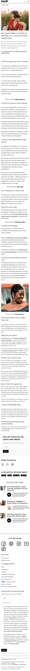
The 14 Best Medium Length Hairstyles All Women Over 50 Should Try (17, 488)
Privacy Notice (20, 641)
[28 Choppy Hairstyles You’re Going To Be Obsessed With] (2, 515)
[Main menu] (28, 1)
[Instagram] (19, 543)
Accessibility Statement (7, 577)
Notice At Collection (6, 584)
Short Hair (16, 475)
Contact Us (4, 572)
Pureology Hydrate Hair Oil (9, 350)
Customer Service (8, 563)
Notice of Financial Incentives (14, 631)
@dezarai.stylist (20, 222)
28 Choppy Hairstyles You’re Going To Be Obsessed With (16, 515)
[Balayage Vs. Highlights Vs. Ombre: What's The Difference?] (2, 502)
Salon (9, 475)
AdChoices (15, 664)
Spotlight (5, 554)
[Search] (24, 1)
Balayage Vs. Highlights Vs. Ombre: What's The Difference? (17, 502)
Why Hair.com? (5, 558)
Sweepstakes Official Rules (8, 574)
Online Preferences (6, 579)
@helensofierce (20, 99)
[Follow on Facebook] (3, 543)
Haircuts (24, 475)
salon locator (6, 428)
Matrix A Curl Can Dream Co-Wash (17, 238)
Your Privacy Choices (9, 581)
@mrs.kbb (20, 186)
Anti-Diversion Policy (6, 668)
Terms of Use (3, 667)
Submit (6, 451)
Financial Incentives (14, 643)
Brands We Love (5, 560)
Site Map (12, 668)
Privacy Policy (4, 569)
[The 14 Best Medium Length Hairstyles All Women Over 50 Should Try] (2, 488)
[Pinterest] (11, 543)
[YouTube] (26, 543)
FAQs (2, 567)
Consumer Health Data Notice (9, 586)
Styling (3, 475)
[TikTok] (3, 548)
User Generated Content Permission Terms (16, 667)
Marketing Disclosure (11, 640)
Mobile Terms (12, 618)
